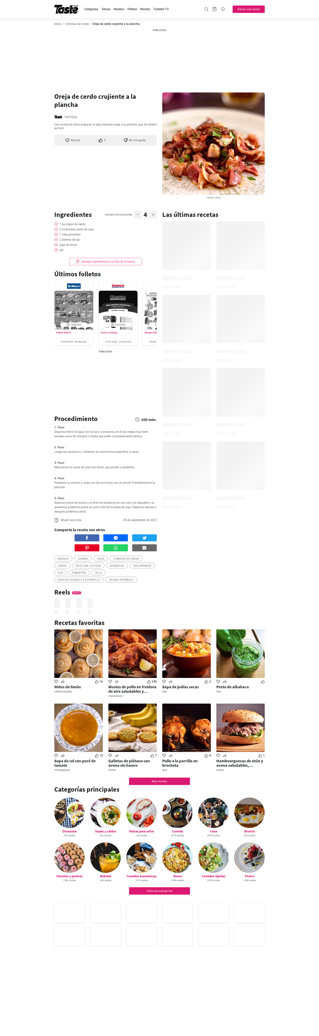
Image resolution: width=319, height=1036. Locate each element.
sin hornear (142, 565)
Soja (98, 572)
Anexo (177, 876)
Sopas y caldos (105, 831)
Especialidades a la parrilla (79, 579)
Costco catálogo (109, 332)
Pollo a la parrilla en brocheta (180, 763)
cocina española (121, 579)
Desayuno (70, 831)
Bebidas (105, 876)
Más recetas (159, 781)
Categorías (91, 9)
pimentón (79, 572)
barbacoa (117, 565)
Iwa (164, 691)
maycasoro (115, 696)
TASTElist (70, 117)
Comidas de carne (77, 24)
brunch (63, 558)
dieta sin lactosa (88, 565)
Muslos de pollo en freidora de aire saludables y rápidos (132, 689)
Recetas (119, 9)
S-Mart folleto (63, 332)
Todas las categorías (159, 890)
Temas (106, 9)
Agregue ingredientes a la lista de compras (108, 261)
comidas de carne (126, 558)
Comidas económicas (142, 876)
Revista (145, 9)
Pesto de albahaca (232, 687)
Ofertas (132, 9)
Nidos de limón (67, 687)
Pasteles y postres (69, 876)
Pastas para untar (141, 831)
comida (83, 558)
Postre (249, 876)
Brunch (249, 831)
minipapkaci (62, 770)
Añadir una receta (248, 9)
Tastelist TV (161, 9)
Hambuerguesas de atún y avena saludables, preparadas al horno (239, 763)
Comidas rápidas (213, 876)
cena (100, 558)
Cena (213, 831)
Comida (177, 831)
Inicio (57, 24)
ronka (112, 770)
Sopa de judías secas (180, 687)
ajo (60, 572)
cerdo (62, 565)
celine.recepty (63, 691)
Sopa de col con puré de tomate (75, 763)
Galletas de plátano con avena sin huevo (129, 763)
